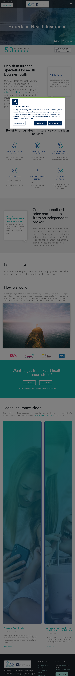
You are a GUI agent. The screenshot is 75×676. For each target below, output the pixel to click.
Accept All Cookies (55, 123)
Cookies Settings (19, 123)
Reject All (40, 123)
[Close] (62, 100)
